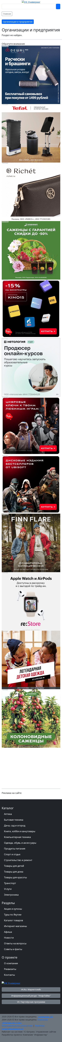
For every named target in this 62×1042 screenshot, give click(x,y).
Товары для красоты (15, 877)
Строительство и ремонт (18, 860)
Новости (9, 937)
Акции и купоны (13, 908)
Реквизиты (10, 969)
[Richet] (31, 191)
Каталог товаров (13, 920)
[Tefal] (31, 133)
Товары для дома (13, 871)
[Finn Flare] (31, 542)
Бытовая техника (13, 819)
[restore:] (31, 601)
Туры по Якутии (12, 914)
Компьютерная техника (17, 837)
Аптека (8, 814)
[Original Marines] (31, 659)
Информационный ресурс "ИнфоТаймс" (31, 995)
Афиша (8, 931)
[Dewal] (31, 74)
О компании (11, 963)
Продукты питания (14, 848)
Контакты (9, 974)
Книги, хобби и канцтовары (19, 831)
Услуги (8, 889)
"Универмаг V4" (45, 1016)
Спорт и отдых (12, 854)
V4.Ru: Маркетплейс (31, 989)
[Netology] (31, 367)
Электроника (11, 894)
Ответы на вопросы (15, 943)
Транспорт (10, 883)
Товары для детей (14, 865)
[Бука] (31, 308)
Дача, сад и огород (14, 825)
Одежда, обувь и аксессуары (20, 842)
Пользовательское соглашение (17, 1025)
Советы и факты (13, 949)
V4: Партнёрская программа (31, 1001)
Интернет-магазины (15, 926)
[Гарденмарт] (31, 250)
